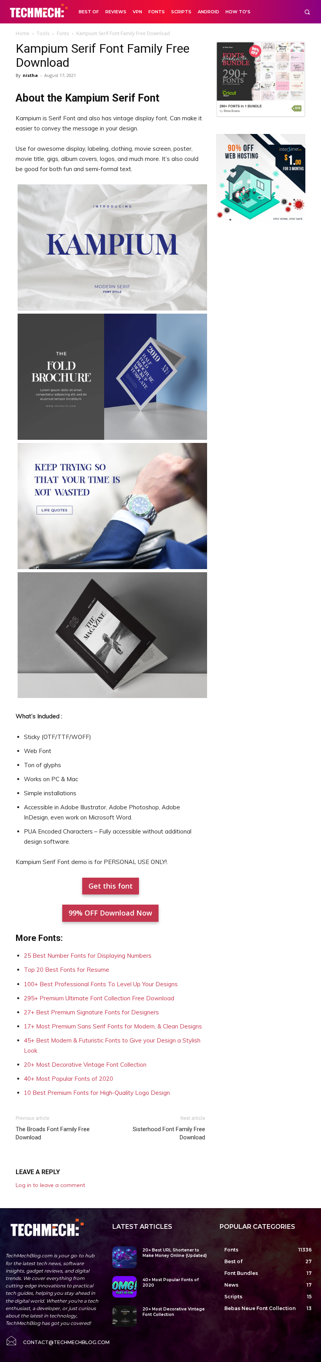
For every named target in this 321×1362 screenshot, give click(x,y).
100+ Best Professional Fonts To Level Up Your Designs (101, 984)
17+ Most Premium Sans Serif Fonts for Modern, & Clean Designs (113, 1026)
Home (22, 33)
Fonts (63, 33)
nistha (30, 75)
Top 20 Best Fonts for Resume (66, 969)
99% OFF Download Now (110, 913)
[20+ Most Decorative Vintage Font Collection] (124, 1316)
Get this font (110, 886)
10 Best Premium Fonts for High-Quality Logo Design (97, 1092)
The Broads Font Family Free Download (53, 1133)
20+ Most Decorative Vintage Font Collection (85, 1064)
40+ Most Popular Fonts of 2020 (68, 1078)
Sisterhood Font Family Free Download (169, 1133)
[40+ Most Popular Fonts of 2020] (124, 1287)
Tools (43, 33)
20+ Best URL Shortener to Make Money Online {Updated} (174, 1253)
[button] (307, 12)
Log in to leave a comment (50, 1185)
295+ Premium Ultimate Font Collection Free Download (99, 998)
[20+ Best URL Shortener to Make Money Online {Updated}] (124, 1257)
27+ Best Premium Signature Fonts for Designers (91, 1012)
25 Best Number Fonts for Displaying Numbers (87, 955)
